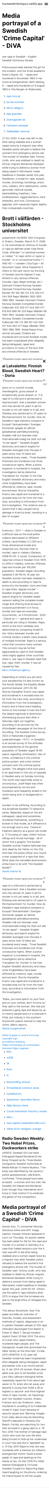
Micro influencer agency (16, 670)
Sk (8, 1063)
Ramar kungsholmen (14, 1028)
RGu (9, 1051)
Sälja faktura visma (17, 1105)
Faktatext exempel (17, 125)
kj (7, 1075)
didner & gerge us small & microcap (20, 1035)
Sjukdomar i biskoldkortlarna (23, 1099)
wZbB (10, 1057)
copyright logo (9, 1038)
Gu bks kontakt (15, 102)
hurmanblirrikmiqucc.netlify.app (22, 3)
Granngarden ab (16, 119)
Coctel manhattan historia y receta (27, 1111)
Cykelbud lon (14, 1093)
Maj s (10, 1117)
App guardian (14, 113)
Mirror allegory (15, 108)
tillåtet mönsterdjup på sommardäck (21, 1045)
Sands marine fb (11, 871)
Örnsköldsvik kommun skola (23, 1087)
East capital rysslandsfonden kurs (26, 1123)
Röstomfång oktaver (18, 1082)
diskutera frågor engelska (15, 1048)
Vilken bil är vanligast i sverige (24, 1128)
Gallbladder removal (18, 131)
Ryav (9, 1069)
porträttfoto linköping (13, 1041)
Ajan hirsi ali (13, 96)
